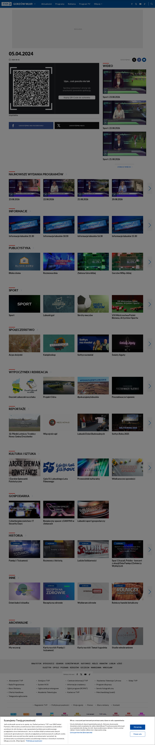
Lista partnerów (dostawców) (81, 732)
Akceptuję (138, 727)
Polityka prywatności (34, 741)
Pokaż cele (138, 734)
